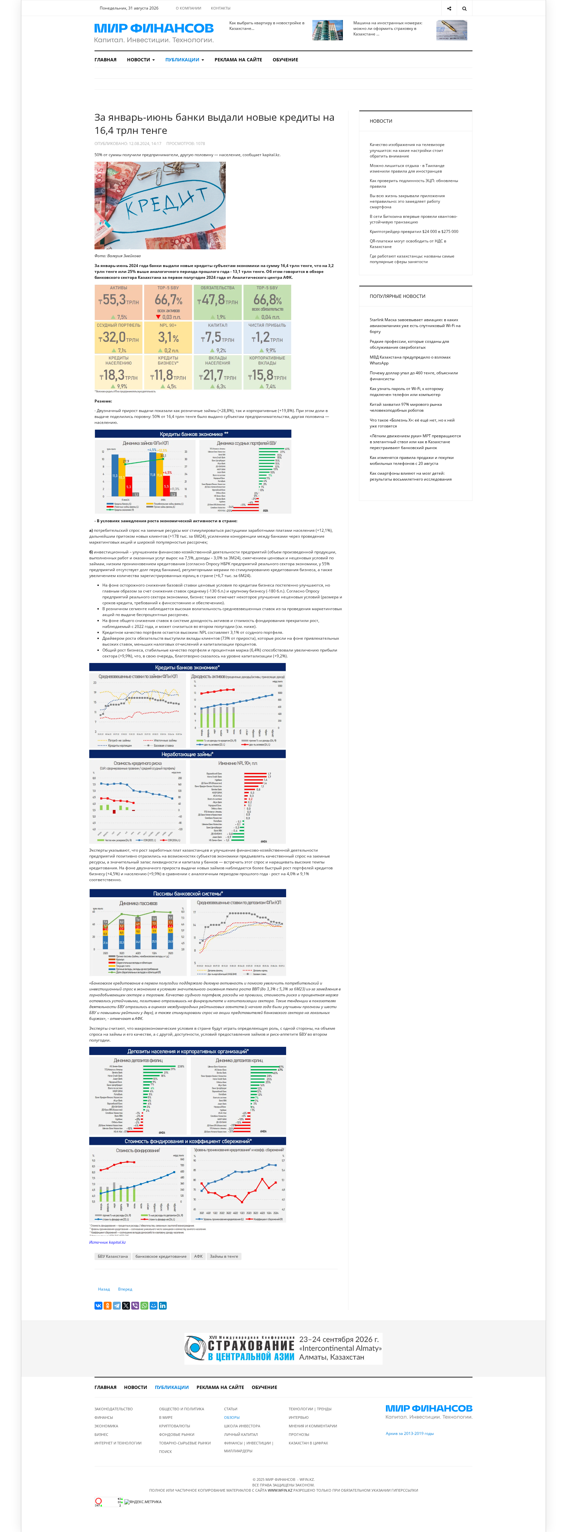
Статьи (230, 1408)
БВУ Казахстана (113, 1256)
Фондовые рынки (176, 1434)
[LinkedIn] (163, 1306)
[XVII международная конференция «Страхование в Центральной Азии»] (283, 1348)
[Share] (449, 8)
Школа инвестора (242, 1425)
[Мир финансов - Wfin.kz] (154, 33)
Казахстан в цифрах (308, 1442)
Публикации (183, 59)
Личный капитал (241, 1434)
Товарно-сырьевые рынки (185, 1442)
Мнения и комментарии (313, 1425)
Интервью (299, 1417)
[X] (126, 1306)
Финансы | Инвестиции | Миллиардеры (249, 1446)
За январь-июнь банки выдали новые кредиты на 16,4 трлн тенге (214, 123)
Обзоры (232, 1417)
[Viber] (135, 1306)
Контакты (220, 8)
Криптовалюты (174, 1425)
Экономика (106, 1425)
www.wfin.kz (280, 1490)
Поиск (165, 1451)
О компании (188, 8)
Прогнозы (299, 1434)
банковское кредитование (161, 1256)
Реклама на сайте (238, 59)
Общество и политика (181, 1408)
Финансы (103, 1417)
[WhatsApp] (144, 1306)
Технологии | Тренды (310, 1408)
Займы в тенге (224, 1256)
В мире (166, 1417)
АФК (198, 1256)
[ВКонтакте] (98, 1306)
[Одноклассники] (108, 1306)
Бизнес (101, 1434)
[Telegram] (117, 1306)
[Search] (464, 8)
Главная (105, 59)
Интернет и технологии (117, 1442)
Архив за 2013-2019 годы (410, 1433)
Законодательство (113, 1408)
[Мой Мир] (154, 1306)
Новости (139, 59)
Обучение (285, 59)
